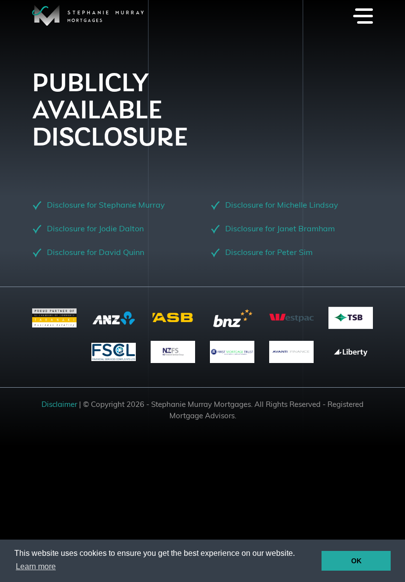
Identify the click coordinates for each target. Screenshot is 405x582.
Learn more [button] (36, 566)
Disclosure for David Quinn (95, 253)
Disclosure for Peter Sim (269, 253)
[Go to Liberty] (350, 352)
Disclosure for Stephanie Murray (106, 206)
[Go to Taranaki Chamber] (54, 318)
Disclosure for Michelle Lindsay (281, 206)
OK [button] (356, 561)
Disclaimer (59, 405)
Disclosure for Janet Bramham (280, 229)
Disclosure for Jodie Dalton (95, 229)
